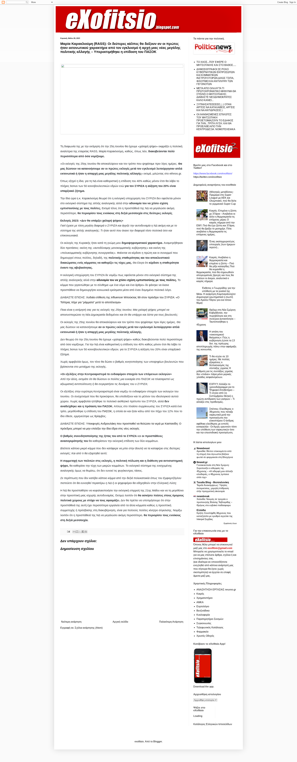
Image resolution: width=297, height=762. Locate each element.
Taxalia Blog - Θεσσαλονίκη (213, 482)
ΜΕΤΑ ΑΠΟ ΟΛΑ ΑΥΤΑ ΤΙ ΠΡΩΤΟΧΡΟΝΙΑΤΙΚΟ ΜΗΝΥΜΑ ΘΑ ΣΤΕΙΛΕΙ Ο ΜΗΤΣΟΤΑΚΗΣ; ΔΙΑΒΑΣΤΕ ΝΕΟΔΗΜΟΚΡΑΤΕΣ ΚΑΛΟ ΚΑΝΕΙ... (216, 94)
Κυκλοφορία (203, 614)
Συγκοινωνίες (203, 623)
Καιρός (200, 593)
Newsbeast (203, 448)
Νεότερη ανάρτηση (71, 621)
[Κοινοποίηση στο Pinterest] (85, 531)
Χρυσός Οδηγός (205, 636)
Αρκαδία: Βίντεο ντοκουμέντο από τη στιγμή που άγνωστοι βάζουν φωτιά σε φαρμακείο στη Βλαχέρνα (215, 454)
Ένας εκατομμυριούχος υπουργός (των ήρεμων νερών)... (222, 244)
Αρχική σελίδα (120, 621)
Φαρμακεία (202, 631)
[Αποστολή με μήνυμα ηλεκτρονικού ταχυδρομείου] (74, 531)
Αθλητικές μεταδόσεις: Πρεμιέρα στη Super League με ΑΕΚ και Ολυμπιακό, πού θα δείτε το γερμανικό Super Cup (222, 198)
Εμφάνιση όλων (230, 523)
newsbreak (203, 496)
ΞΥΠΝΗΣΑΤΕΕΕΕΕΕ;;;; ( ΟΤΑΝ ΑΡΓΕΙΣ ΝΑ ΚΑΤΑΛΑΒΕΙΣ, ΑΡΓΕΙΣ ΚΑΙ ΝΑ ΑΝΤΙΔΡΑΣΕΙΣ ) (215, 107)
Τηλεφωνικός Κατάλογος (209, 627)
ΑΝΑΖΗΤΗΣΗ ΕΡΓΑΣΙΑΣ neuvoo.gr (216, 589)
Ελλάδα (201, 510)
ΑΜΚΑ (200, 602)
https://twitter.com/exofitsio (207, 177)
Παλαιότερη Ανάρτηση (171, 621)
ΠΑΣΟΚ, (107, 411)
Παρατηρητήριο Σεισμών (209, 619)
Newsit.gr (202, 462)
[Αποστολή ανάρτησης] (68, 531)
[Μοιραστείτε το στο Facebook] (82, 531)
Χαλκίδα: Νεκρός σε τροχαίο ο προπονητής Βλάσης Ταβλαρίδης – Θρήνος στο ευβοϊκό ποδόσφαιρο (214, 502)
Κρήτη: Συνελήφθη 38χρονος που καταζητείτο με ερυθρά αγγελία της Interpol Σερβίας (214, 516)
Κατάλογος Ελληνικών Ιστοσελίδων (212, 724)
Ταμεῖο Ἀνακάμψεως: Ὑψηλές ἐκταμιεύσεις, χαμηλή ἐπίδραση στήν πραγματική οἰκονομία (213, 488)
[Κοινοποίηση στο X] (80, 531)
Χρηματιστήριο (204, 598)
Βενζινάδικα (202, 610)
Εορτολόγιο (202, 606)
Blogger (157, 741)
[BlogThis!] (77, 531)
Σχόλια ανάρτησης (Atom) (89, 627)
